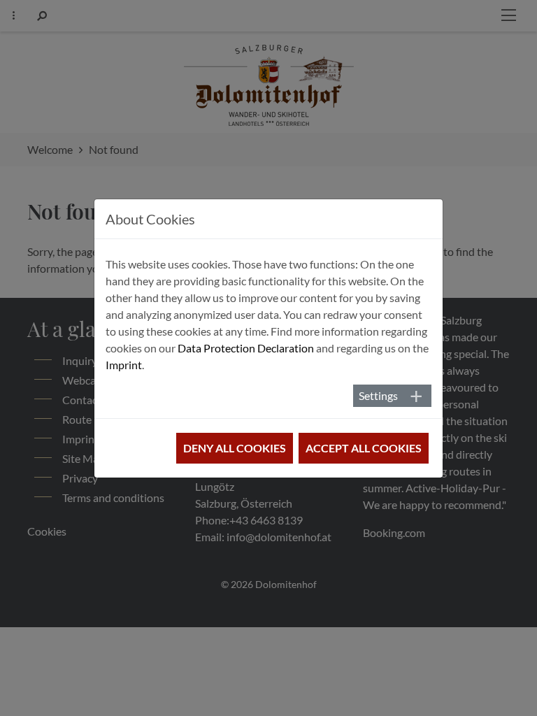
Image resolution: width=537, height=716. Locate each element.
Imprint (124, 364)
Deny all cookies (234, 447)
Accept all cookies (364, 447)
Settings (378, 395)
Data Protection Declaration (246, 348)
